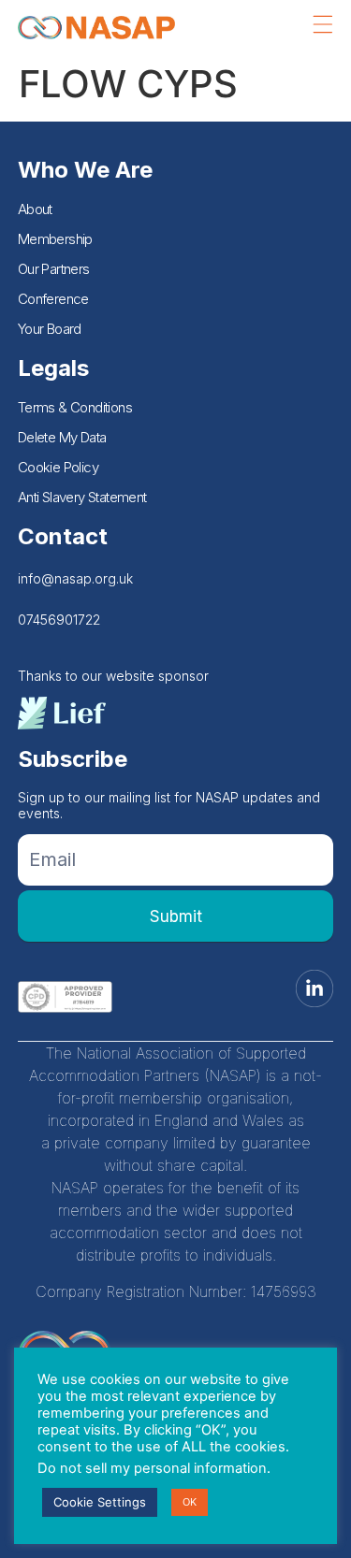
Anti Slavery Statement (82, 497)
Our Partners (54, 269)
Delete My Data (62, 437)
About (35, 209)
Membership (55, 239)
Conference (53, 299)
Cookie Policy (58, 467)
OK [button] (190, 1501)
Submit (176, 916)
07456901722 (59, 620)
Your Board (49, 329)
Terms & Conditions (75, 407)
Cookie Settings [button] (99, 1501)
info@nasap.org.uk (75, 578)
